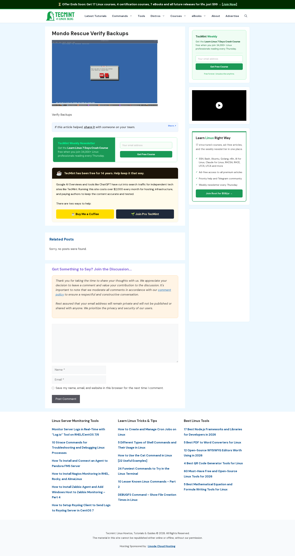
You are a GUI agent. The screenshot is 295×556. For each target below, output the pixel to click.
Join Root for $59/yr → (219, 193)
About (216, 16)
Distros (155, 16)
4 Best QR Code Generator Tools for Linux (213, 463)
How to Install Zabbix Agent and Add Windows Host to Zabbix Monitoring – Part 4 (78, 492)
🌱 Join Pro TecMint (145, 214)
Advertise (232, 16)
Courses (176, 16)
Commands (120, 16)
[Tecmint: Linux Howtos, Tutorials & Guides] (60, 16)
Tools (141, 16)
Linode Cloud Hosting (161, 546)
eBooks (197, 16)
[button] (246, 16)
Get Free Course (146, 154)
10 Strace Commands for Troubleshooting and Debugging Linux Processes (78, 448)
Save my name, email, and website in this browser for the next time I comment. (109, 388)
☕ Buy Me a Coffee (85, 214)
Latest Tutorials (96, 16)
